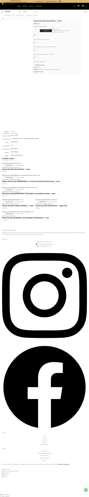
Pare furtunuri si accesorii (32, 15)
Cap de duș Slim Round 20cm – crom (16, 169)
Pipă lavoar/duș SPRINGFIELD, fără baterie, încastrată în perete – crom (28, 194)
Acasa (18, 6)
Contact (31, 6)
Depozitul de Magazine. (64, 464)
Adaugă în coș (46, 30)
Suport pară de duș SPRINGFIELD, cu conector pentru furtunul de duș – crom (31, 181)
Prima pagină (7, 15)
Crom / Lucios (14, 135)
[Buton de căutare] (85, 11)
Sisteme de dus (20, 15)
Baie (14, 15)
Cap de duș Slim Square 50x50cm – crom (17, 206)
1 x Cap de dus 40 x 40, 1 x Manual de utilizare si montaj (25, 138)
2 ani (12, 145)
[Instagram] (59, 1)
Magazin (25, 6)
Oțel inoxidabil (14, 151)
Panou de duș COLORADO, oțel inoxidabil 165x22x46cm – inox (25, 218)
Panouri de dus (5, 216)
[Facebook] (60, 1)
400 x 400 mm (14, 148)
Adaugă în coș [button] (9, 165)
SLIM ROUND (14, 142)
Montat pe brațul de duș (17, 155)
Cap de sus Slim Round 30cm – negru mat (51, 206)
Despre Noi (39, 6)
